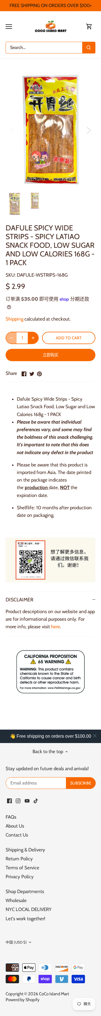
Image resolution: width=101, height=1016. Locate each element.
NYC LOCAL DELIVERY (29, 909)
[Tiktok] (35, 800)
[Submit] (88, 47)
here (55, 626)
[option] (50, 130)
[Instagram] (18, 800)
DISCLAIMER (19, 599)
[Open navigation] (9, 26)
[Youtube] (27, 800)
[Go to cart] (89, 26)
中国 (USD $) (16, 942)
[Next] (88, 130)
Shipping (14, 319)
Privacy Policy (20, 876)
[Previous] (13, 130)
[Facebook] (9, 800)
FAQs (11, 817)
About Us (15, 826)
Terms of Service (22, 867)
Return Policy (19, 858)
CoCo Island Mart (54, 993)
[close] (95, 736)
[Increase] (33, 338)
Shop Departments (25, 891)
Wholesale (16, 900)
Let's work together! (25, 918)
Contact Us (17, 835)
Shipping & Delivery (25, 849)
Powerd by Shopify (23, 999)
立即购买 (51, 355)
